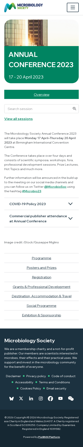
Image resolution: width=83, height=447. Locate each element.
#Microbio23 (31, 191)
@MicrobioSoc (55, 187)
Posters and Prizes (42, 267)
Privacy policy (36, 376)
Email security (56, 388)
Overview (41, 94)
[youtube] (60, 398)
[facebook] (50, 398)
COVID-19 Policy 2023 (27, 204)
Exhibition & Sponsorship (41, 315)
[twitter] (21, 398)
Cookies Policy (30, 388)
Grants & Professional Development (41, 287)
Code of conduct (64, 376)
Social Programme (41, 305)
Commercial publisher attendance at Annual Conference (38, 218)
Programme (41, 258)
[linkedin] (31, 398)
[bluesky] (11, 398)
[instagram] (41, 398)
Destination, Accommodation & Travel (42, 296)
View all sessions (18, 119)
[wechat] (71, 398)
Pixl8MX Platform (49, 437)
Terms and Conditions (54, 382)
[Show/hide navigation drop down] (73, 7)
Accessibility (24, 382)
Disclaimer (13, 376)
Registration (41, 277)
